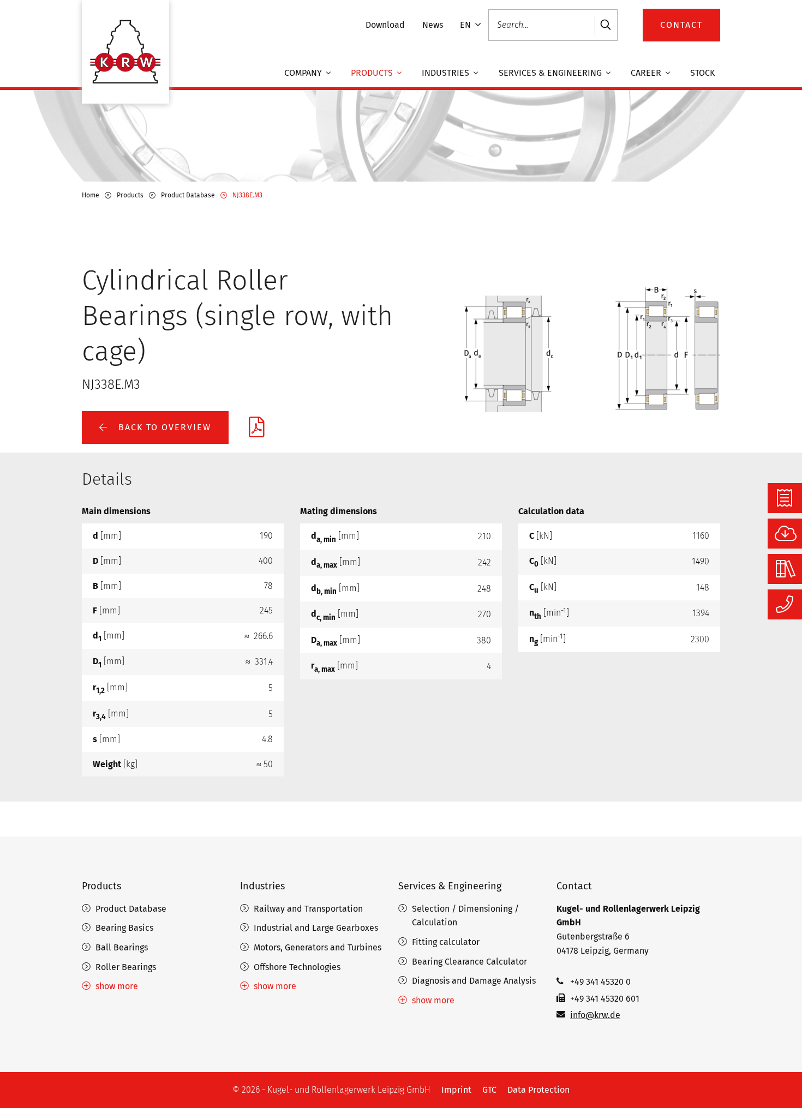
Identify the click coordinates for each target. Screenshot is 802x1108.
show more (116, 986)
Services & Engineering (551, 73)
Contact (574, 886)
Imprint (456, 1090)
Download (385, 25)
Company (304, 73)
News (432, 25)
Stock (702, 73)
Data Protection (538, 1090)
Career (647, 73)
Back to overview (163, 427)
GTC (489, 1090)
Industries (446, 73)
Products (373, 73)
